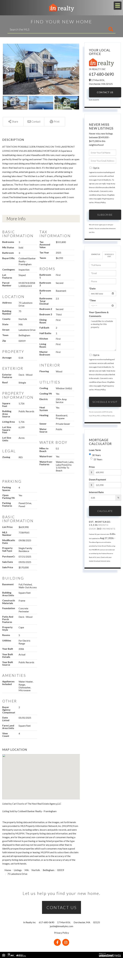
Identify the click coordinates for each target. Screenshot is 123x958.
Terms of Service (107, 415)
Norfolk (36, 870)
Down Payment (97, 479)
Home (7, 870)
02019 (60, 870)
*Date (92, 288)
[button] (96, 29)
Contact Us (105, 92)
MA (27, 870)
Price (92, 466)
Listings (18, 870)
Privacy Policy (100, 202)
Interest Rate (96, 492)
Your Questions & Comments (99, 314)
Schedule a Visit (109, 255)
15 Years (97, 459)
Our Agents (94, 100)
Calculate (105, 510)
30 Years (96, 455)
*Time (92, 300)
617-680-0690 (101, 74)
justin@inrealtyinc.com (61, 926)
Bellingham (48, 870)
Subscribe (104, 214)
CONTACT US (61, 907)
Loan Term (95, 450)
